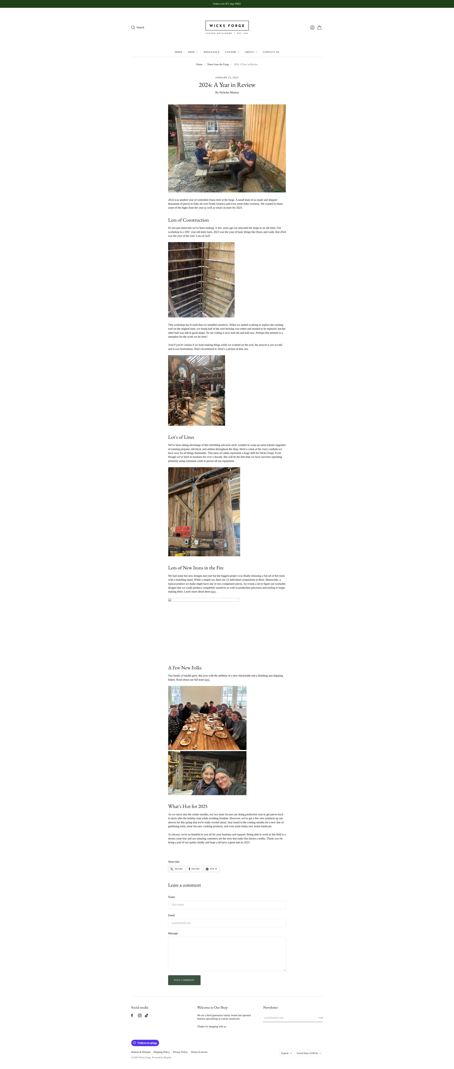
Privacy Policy (180, 1052)
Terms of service (199, 1052)
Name (171, 896)
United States (307, 1053)
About (249, 52)
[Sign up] (320, 1018)
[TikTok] (146, 1016)
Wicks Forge (145, 1057)
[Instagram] (140, 1016)
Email (171, 915)
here (213, 591)
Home (178, 52)
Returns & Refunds (140, 1052)
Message (173, 933)
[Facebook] (132, 1016)
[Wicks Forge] (227, 27)
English (285, 1053)
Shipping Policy (162, 1052)
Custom (230, 52)
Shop (191, 52)
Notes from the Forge (218, 64)
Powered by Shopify (161, 1057)
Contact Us (271, 52)
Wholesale (212, 52)
